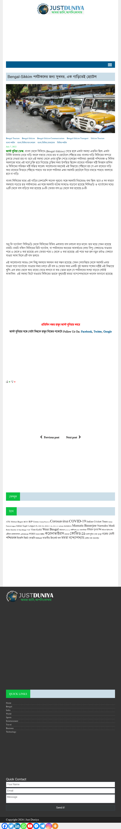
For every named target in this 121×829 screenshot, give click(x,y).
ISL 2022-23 (54, 526)
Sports (8, 717)
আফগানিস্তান (83, 530)
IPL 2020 (38, 526)
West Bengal (50, 529)
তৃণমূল (99, 534)
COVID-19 (77, 521)
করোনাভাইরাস (54, 533)
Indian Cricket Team (97, 521)
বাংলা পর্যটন (10, 142)
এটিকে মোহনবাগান (13, 534)
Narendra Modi (106, 525)
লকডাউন (96, 538)
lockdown (68, 526)
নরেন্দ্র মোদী (108, 533)
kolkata (61, 526)
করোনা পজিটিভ (40, 534)
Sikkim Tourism (97, 138)
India (8, 710)
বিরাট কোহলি (29, 538)
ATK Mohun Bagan (14, 521)
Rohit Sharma (11, 530)
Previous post (51, 437)
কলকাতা (66, 534)
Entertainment (12, 721)
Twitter (98, 331)
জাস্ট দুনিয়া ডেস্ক (91, 534)
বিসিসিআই (39, 538)
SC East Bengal (21, 530)
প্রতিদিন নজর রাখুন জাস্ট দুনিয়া (57, 324)
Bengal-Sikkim (28, 138)
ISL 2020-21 (46, 526)
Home (8, 703)
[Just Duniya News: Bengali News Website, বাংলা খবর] (60, 8)
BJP (30, 521)
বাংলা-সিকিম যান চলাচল (26, 142)
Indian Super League (25, 525)
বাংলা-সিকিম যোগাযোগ (46, 142)
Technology (11, 731)
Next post (71, 437)
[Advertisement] (60, 36)
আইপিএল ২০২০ (75, 530)
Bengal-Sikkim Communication (50, 138)
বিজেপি (20, 537)
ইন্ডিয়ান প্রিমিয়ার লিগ (107, 530)
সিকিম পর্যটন (62, 142)
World (8, 713)
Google (107, 331)
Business (10, 728)
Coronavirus (59, 521)
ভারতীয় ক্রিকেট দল (51, 537)
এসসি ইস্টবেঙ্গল (24, 534)
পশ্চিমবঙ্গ (11, 537)
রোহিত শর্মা (88, 538)
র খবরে (76, 324)
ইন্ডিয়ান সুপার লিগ (94, 529)
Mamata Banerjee (84, 525)
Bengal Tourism (13, 138)
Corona (36, 521)
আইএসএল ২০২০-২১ (64, 530)
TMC (28, 530)
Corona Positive (44, 522)
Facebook (86, 331)
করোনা (32, 533)
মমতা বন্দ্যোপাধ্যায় (72, 538)
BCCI (26, 522)
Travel (9, 724)
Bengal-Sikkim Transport (77, 138)
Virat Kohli (36, 529)
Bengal (9, 706)
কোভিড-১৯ (78, 533)
